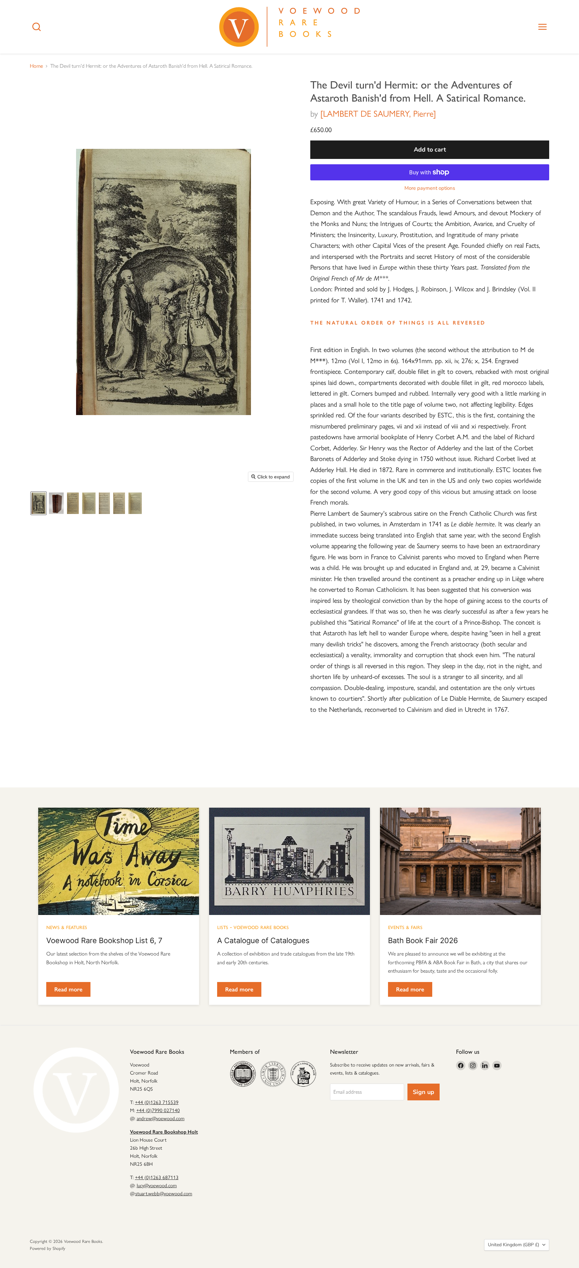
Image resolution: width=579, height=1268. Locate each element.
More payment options (429, 188)
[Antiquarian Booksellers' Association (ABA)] (243, 1074)
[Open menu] (542, 26)
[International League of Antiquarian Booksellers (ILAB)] (273, 1074)
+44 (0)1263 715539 (157, 1102)
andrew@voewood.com (161, 1118)
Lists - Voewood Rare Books (253, 927)
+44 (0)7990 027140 (158, 1110)
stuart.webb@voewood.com (163, 1194)
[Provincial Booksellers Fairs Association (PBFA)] (303, 1074)
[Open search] (36, 26)
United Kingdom (513, 1245)
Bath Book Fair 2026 (423, 940)
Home (36, 66)
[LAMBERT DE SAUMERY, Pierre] (378, 114)
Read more (68, 989)
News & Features (66, 927)
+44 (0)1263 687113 (157, 1177)
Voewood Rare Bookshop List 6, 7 (104, 940)
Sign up (423, 1092)
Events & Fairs (405, 927)
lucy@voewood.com (157, 1186)
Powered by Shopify (47, 1248)
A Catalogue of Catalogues (263, 940)
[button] (38, 503)
